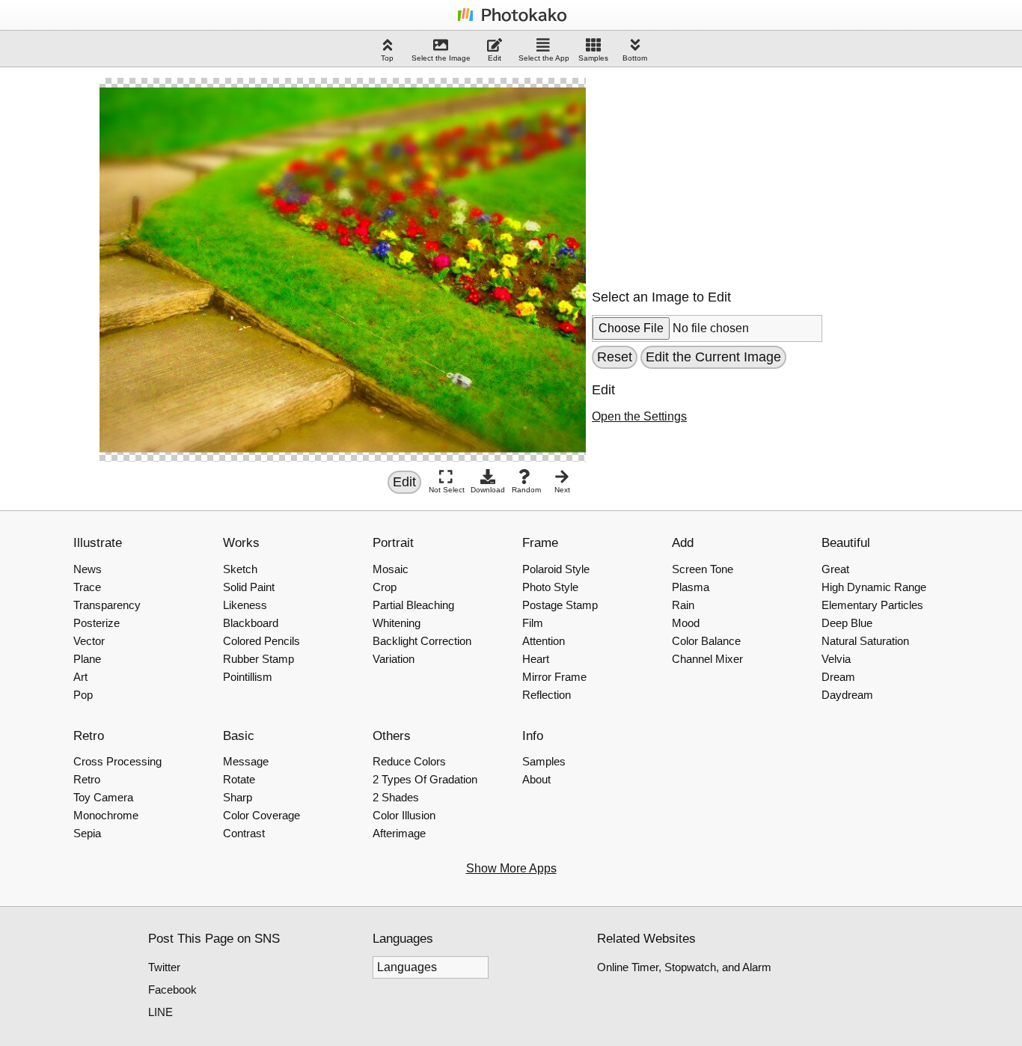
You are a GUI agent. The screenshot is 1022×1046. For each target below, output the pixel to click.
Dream (838, 676)
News (87, 569)
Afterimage (399, 833)
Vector (89, 640)
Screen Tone (702, 569)
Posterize (96, 623)
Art (80, 676)
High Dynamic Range (873, 587)
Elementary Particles (872, 605)
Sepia (87, 833)
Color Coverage (261, 815)
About (536, 779)
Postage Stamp (560, 605)
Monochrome (105, 815)
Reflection (546, 694)
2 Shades (396, 797)
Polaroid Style (556, 569)
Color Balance (706, 640)
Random (526, 490)
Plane (87, 658)
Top (387, 58)
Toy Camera (103, 797)
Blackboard (250, 623)
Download (488, 490)
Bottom (634, 58)
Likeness (245, 605)
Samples (593, 58)
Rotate (239, 779)
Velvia (836, 658)
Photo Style (550, 587)
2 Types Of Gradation (425, 779)
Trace (87, 587)
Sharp (237, 797)
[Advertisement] (704, 171)
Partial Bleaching (413, 605)
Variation (393, 658)
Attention (543, 640)
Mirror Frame (554, 676)
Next (562, 490)
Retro (86, 779)
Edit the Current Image (713, 356)
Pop (83, 694)
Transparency (107, 605)
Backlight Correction (422, 640)
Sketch (240, 569)
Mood (686, 623)
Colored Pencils (261, 640)
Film (532, 623)
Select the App (543, 58)
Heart (535, 658)
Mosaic (391, 569)
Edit (494, 58)
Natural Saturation (865, 640)
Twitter (164, 967)
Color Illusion (404, 815)
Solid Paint (249, 587)
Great (835, 569)
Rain (683, 605)
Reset (614, 356)
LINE (160, 1012)
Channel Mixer (707, 658)
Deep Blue (846, 623)
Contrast (244, 833)
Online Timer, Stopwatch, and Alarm (684, 967)
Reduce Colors (409, 761)
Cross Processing (117, 761)
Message (246, 761)
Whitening (396, 623)
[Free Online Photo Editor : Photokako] (511, 20)
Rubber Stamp (258, 658)
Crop (385, 587)
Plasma (690, 587)
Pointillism (247, 676)
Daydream (847, 694)
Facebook (172, 989)
